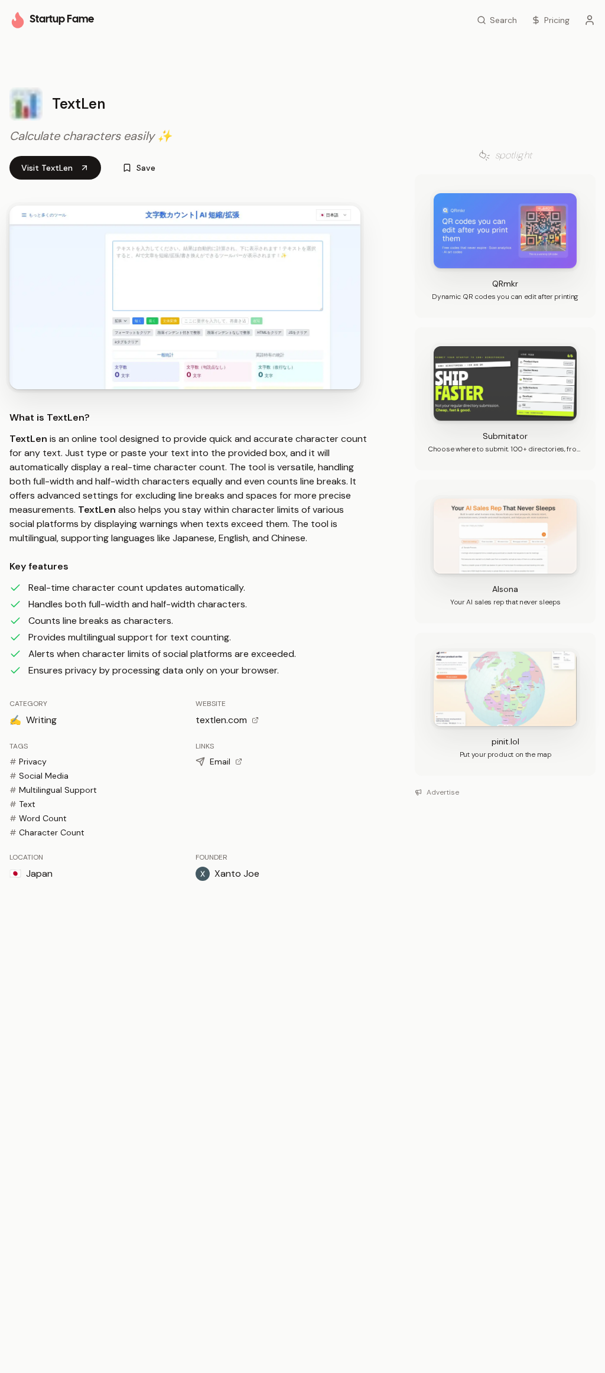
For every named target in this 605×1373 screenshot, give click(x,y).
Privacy (28, 761)
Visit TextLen (47, 167)
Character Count (46, 832)
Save (145, 167)
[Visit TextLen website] (184, 297)
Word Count (38, 818)
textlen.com (221, 720)
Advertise (443, 792)
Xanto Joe (236, 873)
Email (220, 761)
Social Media (39, 775)
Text (22, 804)
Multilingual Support (53, 790)
